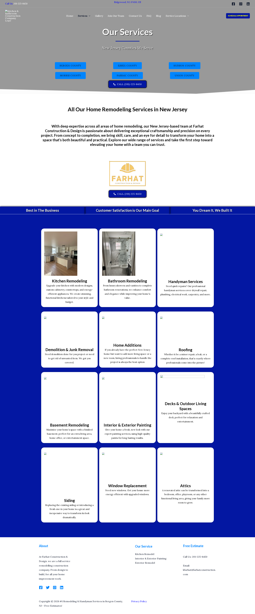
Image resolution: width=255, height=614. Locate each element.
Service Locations (176, 15)
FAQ (149, 15)
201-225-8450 (20, 3)
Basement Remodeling (69, 425)
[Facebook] (233, 4)
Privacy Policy (139, 601)
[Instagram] (240, 4)
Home (69, 15)
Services (82, 15)
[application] (88, 16)
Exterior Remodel (145, 562)
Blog (158, 15)
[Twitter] (48, 587)
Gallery (99, 15)
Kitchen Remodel (144, 554)
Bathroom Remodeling (127, 281)
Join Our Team (116, 15)
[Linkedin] (248, 4)
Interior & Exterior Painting (150, 558)
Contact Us (135, 15)
